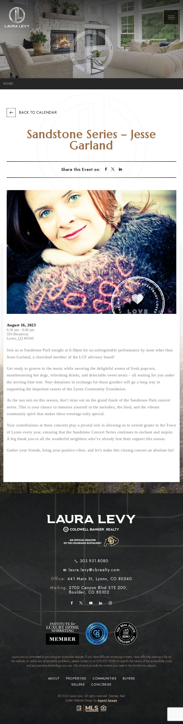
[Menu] (171, 17)
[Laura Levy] (91, 529)
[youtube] (90, 603)
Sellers (78, 684)
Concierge (101, 684)
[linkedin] (120, 169)
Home (8, 83)
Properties (76, 678)
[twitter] (112, 169)
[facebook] (106, 169)
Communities (104, 678)
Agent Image (107, 700)
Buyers (129, 678)
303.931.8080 (106, 661)
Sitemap (113, 696)
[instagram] (110, 603)
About (54, 678)
